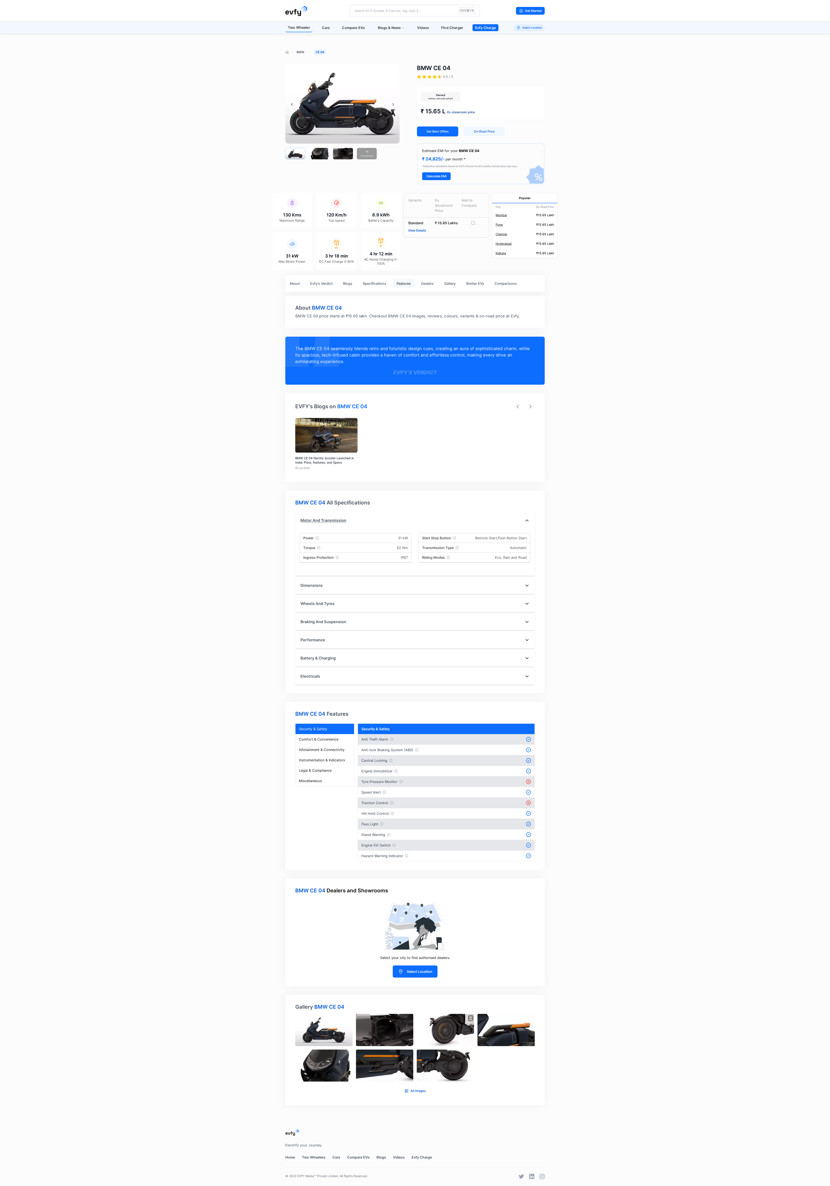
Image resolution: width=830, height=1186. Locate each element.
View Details (417, 230)
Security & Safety (313, 729)
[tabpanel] (415, 1049)
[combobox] (415, 10)
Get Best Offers (437, 131)
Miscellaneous (310, 781)
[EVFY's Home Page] (415, 1132)
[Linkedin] (531, 1176)
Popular (525, 198)
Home (290, 1157)
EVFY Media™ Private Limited (317, 1176)
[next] (393, 104)
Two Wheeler (299, 27)
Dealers (427, 283)
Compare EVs (353, 28)
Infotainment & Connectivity (322, 749)
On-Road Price (484, 131)
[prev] (292, 104)
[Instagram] (542, 1176)
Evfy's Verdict (321, 283)
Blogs (347, 283)
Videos (423, 28)
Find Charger (452, 28)
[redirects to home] (296, 11)
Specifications (374, 283)
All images (418, 1091)
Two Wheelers (314, 1157)
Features (404, 283)
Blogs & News (389, 28)
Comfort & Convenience (318, 739)
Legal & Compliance (315, 770)
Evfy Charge (485, 28)
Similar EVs (475, 283)
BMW (300, 52)
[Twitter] (521, 1176)
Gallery (450, 283)
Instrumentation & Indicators (322, 760)
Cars (326, 28)
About (295, 283)
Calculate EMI (436, 176)
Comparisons (506, 283)
